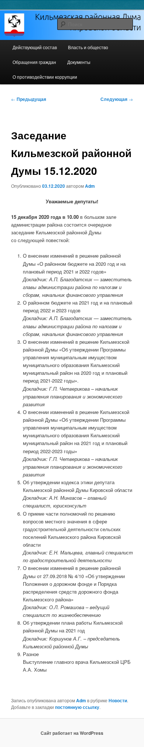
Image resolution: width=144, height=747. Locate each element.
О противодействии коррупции (45, 77)
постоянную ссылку (77, 707)
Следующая (116, 99)
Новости (118, 700)
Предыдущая (28, 99)
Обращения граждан (34, 62)
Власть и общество (88, 47)
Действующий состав (35, 47)
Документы (78, 62)
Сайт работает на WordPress (72, 733)
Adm (90, 186)
